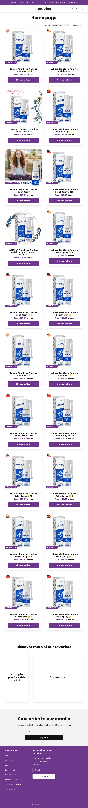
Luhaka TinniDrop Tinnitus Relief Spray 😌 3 (64, 251)
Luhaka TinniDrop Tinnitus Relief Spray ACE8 (64, 191)
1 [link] (38, 637)
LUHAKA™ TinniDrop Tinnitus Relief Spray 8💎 (23, 130)
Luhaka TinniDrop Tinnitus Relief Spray (64, 70)
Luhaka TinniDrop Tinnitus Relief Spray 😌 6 (23, 615)
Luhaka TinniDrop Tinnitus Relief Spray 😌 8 (23, 555)
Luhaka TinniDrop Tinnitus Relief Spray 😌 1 (23, 70)
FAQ (7, 765)
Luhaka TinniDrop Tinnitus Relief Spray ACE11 (23, 434)
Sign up (44, 737)
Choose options (24, 80)
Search (8, 755)
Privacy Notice (11, 770)
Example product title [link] (17, 676)
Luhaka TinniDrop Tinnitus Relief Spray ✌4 (64, 314)
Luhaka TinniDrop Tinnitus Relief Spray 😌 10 (23, 495)
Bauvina (40, 805)
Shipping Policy (11, 780)
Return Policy (10, 775)
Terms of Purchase (13, 784)
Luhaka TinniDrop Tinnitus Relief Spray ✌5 (23, 314)
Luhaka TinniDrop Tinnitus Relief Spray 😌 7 (64, 555)
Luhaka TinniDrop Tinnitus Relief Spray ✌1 (64, 374)
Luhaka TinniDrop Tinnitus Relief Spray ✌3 (64, 130)
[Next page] (49, 637)
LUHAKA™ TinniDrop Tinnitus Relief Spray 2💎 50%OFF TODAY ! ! (23, 252)
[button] (6, 9)
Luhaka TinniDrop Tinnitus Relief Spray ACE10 (64, 434)
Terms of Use (11, 789)
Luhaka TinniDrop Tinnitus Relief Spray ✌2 (23, 374)
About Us (9, 760)
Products (56, 677)
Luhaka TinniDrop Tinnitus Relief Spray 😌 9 (64, 495)
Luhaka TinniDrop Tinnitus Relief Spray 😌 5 (64, 615)
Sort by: (47, 25)
